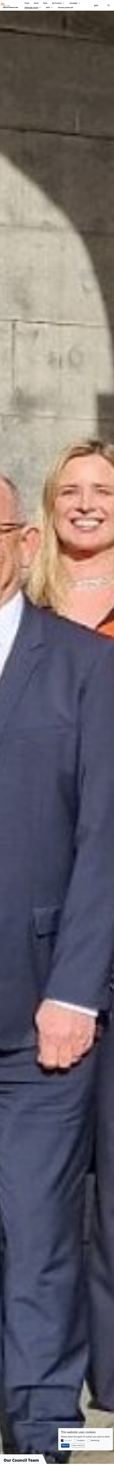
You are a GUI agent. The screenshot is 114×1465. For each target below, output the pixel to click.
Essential (68, 1440)
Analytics (81, 1440)
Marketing (95, 1440)
